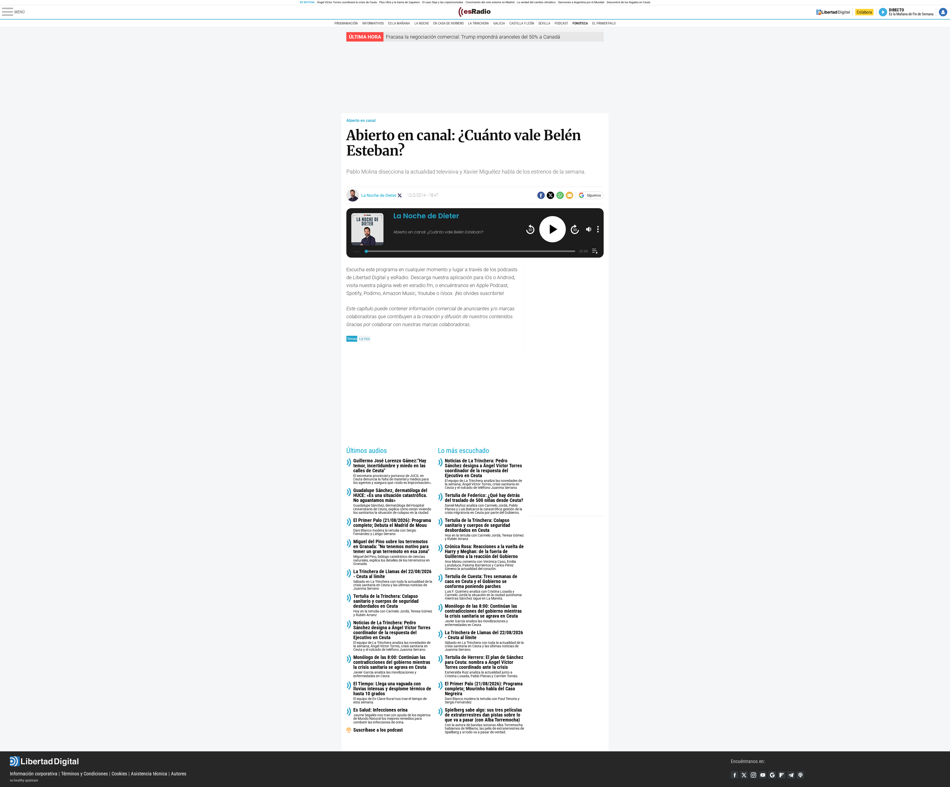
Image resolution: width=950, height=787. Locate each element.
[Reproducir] (552, 229)
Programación (346, 23)
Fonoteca (580, 23)
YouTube (762, 775)
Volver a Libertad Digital (833, 12)
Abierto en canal (361, 120)
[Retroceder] (530, 229)
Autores (178, 774)
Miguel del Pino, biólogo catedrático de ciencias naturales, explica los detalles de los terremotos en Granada (391, 552)
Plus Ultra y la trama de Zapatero (399, 2)
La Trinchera (478, 23)
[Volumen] (589, 229)
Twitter (744, 775)
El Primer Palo (604, 23)
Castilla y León (521, 23)
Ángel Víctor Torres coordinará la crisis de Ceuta (347, 2)
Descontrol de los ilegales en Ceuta (628, 2)
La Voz (364, 339)
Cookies (119, 774)
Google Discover (772, 775)
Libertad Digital (370, 761)
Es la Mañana (399, 23)
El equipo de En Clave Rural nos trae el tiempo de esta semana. (392, 692)
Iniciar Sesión (943, 12)
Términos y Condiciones (84, 774)
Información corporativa (33, 774)
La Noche (421, 23)
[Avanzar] (574, 229)
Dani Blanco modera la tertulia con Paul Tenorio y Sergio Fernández (483, 692)
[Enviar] (560, 195)
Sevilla (544, 23)
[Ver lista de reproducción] (595, 251)
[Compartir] (541, 195)
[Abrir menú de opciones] (598, 229)
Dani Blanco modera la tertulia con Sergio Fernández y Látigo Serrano (392, 527)
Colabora (864, 12)
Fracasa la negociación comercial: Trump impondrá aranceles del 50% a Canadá (473, 37)
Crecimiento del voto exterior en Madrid (490, 2)
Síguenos (594, 195)
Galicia (499, 23)
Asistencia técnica (149, 774)
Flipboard (781, 775)
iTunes (800, 775)
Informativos (373, 23)
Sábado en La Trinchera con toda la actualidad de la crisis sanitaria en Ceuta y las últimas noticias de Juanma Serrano (392, 579)
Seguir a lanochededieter (399, 195)
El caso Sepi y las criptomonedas (442, 2)
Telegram (791, 775)
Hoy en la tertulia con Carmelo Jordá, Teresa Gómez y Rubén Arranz (392, 605)
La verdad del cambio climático (536, 2)
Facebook (734, 775)
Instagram (753, 775)
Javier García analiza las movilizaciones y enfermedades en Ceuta (391, 666)
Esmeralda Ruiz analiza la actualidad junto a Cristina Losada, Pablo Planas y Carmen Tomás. (484, 666)
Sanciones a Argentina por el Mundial (581, 2)
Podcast (561, 23)
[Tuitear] (550, 195)
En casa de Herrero (448, 23)
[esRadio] (474, 12)
